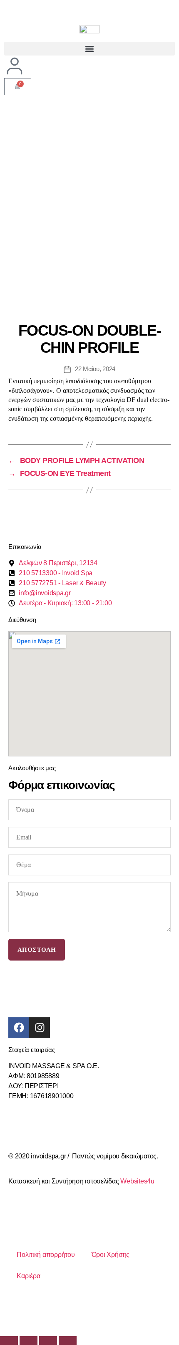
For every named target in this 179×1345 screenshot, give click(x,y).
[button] (89, 49)
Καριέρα (28, 1275)
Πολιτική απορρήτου (46, 1254)
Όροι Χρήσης (110, 1254)
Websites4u (137, 1181)
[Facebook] (18, 1027)
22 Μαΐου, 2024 (95, 368)
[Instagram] (39, 1027)
